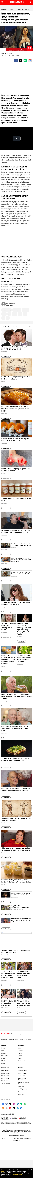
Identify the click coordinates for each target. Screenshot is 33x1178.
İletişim (16, 1039)
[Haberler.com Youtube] (10, 1108)
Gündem (14, 314)
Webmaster (21, 1086)
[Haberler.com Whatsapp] (21, 1103)
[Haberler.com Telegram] (17, 1108)
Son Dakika (4, 1055)
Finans (20, 1053)
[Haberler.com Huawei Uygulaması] (22, 1118)
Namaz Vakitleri (5, 1073)
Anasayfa (4, 9)
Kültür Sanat (25, 310)
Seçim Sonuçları (5, 1075)
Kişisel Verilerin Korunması (22, 1079)
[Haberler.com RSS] (2, 1108)
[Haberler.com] (7, 1034)
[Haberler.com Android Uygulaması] (13, 1118)
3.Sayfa (3, 1061)
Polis (3, 318)
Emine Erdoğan (16, 310)
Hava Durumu (5, 1070)
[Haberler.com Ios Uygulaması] (5, 1118)
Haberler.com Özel (6, 310)
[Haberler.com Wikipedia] (6, 1108)
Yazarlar (20, 1058)
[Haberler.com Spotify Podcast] (25, 1103)
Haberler (3, 1045)
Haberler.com (5, 1067)
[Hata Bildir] (17, 1138)
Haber (10, 1135)
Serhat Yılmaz (11, 303)
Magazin (3, 1053)
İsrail (9, 314)
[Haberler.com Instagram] (13, 1103)
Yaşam (20, 314)
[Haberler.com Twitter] (10, 1103)
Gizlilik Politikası (22, 1073)
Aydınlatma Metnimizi (16, 1174)
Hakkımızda (4, 1039)
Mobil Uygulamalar (23, 1089)
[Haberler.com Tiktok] (13, 1108)
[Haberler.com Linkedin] (17, 1103)
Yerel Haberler (22, 1061)
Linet (8, 318)
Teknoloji (20, 1050)
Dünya (11, 9)
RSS (19, 1091)
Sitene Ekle (21, 1094)
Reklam (10, 1039)
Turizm (20, 1055)
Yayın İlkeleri (28, 1039)
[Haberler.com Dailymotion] (21, 1108)
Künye (21, 1039)
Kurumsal (20, 1067)
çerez (3, 1171)
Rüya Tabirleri (5, 1081)
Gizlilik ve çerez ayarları (8, 1138)
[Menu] (2, 2)
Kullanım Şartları (22, 1070)
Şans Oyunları (5, 1078)
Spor (2, 1050)
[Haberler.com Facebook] (6, 1103)
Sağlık (19, 1048)
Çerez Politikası (22, 1075)
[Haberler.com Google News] (2, 1103)
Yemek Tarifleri (5, 1083)
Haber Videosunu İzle (16, 50)
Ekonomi (3, 1048)
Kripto (3, 1058)
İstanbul (4, 314)
